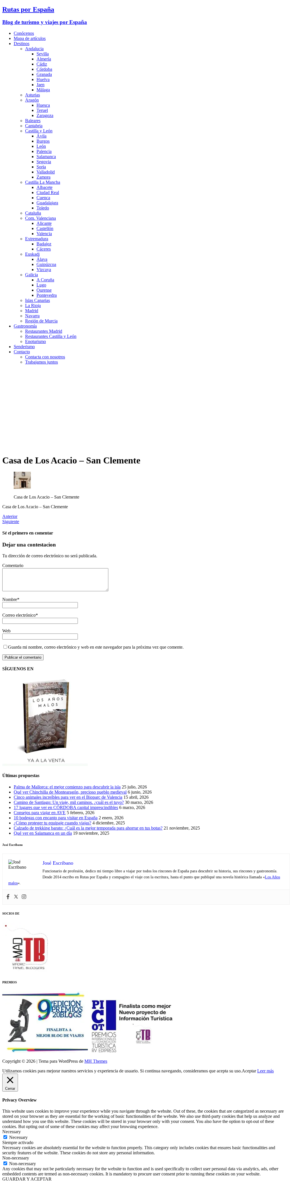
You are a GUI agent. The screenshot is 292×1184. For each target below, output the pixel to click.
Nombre (9, 599)
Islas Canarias (37, 300)
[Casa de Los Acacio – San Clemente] (22, 487)
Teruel (42, 110)
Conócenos (24, 33)
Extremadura (36, 238)
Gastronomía (25, 326)
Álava (41, 259)
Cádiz (41, 64)
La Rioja (33, 305)
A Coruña (45, 279)
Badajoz (43, 243)
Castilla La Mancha (42, 182)
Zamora (43, 177)
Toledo (42, 207)
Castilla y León (38, 130)
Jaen (40, 84)
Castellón (44, 228)
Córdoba (44, 69)
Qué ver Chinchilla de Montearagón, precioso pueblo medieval (70, 792)
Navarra (32, 315)
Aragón (32, 100)
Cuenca (43, 197)
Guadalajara (47, 202)
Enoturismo (35, 341)
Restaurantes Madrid (43, 331)
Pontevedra (46, 295)
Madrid (31, 310)
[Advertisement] (146, 409)
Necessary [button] (11, 1131)
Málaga (43, 89)
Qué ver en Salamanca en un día (43, 833)
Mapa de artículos (30, 38)
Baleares (32, 120)
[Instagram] (24, 897)
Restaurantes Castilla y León (50, 336)
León (41, 146)
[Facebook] (8, 897)
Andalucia (34, 48)
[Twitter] (16, 897)
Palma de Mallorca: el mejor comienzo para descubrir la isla (67, 786)
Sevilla (42, 53)
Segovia (43, 161)
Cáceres (43, 249)
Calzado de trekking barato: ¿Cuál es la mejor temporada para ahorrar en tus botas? (88, 828)
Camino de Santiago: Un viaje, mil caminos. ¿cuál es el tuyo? (69, 802)
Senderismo (24, 346)
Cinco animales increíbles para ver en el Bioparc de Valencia (68, 797)
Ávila (41, 136)
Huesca (43, 105)
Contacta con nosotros (45, 356)
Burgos (43, 141)
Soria (41, 166)
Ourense (44, 290)
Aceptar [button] (249, 1070)
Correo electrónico (19, 615)
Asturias (32, 94)
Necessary (18, 1137)
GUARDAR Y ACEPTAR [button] (27, 1179)
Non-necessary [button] (15, 1157)
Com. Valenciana (40, 218)
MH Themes (95, 1061)
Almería (43, 59)
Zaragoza (44, 115)
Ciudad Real (47, 192)
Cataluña (33, 213)
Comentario (12, 565)
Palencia (44, 151)
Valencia (44, 233)
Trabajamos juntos (41, 362)
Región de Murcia (41, 320)
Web (6, 630)
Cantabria (33, 125)
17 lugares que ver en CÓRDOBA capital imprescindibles (66, 807)
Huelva (43, 79)
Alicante (44, 223)
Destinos (21, 43)
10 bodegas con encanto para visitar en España (56, 817)
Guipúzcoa (46, 264)
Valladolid (45, 172)
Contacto (22, 351)
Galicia (31, 274)
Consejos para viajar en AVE (40, 812)
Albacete (44, 187)
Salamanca (46, 156)
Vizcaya (43, 269)
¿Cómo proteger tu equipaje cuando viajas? (52, 822)
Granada (44, 74)
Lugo (41, 285)
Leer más (265, 1070)
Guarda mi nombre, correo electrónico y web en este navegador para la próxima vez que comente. (96, 647)
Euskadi (32, 254)
